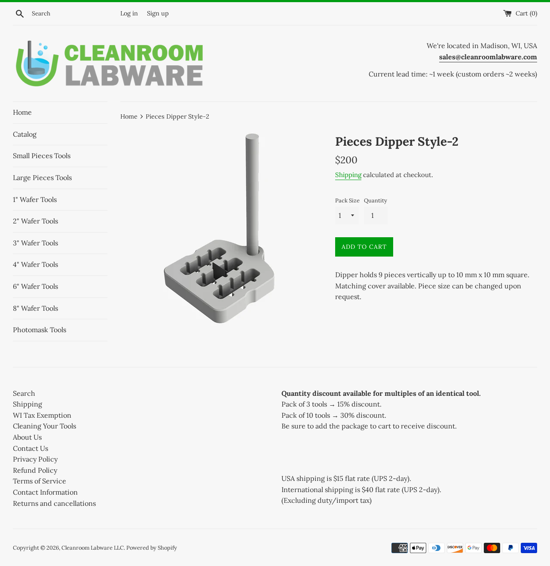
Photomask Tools (39, 329)
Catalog (25, 134)
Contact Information (45, 492)
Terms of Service (39, 481)
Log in (129, 13)
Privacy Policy (35, 459)
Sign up (158, 13)
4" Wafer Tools (35, 264)
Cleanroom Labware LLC (92, 547)
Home (22, 112)
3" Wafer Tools (35, 243)
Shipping (348, 175)
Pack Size (347, 200)
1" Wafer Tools (35, 199)
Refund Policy (35, 470)
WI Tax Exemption (42, 415)
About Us (27, 437)
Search (24, 393)
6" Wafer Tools (35, 286)
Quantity (375, 200)
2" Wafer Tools (35, 221)
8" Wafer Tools (35, 308)
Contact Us (30, 448)
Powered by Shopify (151, 547)
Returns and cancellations (54, 503)
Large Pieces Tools (42, 177)
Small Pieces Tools (41, 155)
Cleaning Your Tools (44, 426)
